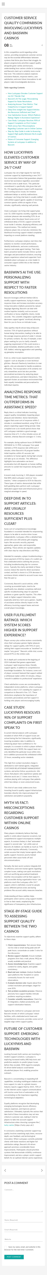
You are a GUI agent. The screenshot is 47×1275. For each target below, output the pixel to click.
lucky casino (9, 1125)
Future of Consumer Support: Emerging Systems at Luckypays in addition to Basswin (23, 142)
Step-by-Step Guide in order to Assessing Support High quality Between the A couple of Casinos (25, 134)
